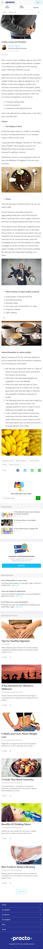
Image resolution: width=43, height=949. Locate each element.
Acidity (4, 465)
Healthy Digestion (21, 461)
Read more (15, 585)
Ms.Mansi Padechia (14, 46)
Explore (11, 12)
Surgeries (35, 7)
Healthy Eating (34, 461)
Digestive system (7, 461)
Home (4, 12)
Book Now (21, 565)
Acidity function (14, 465)
